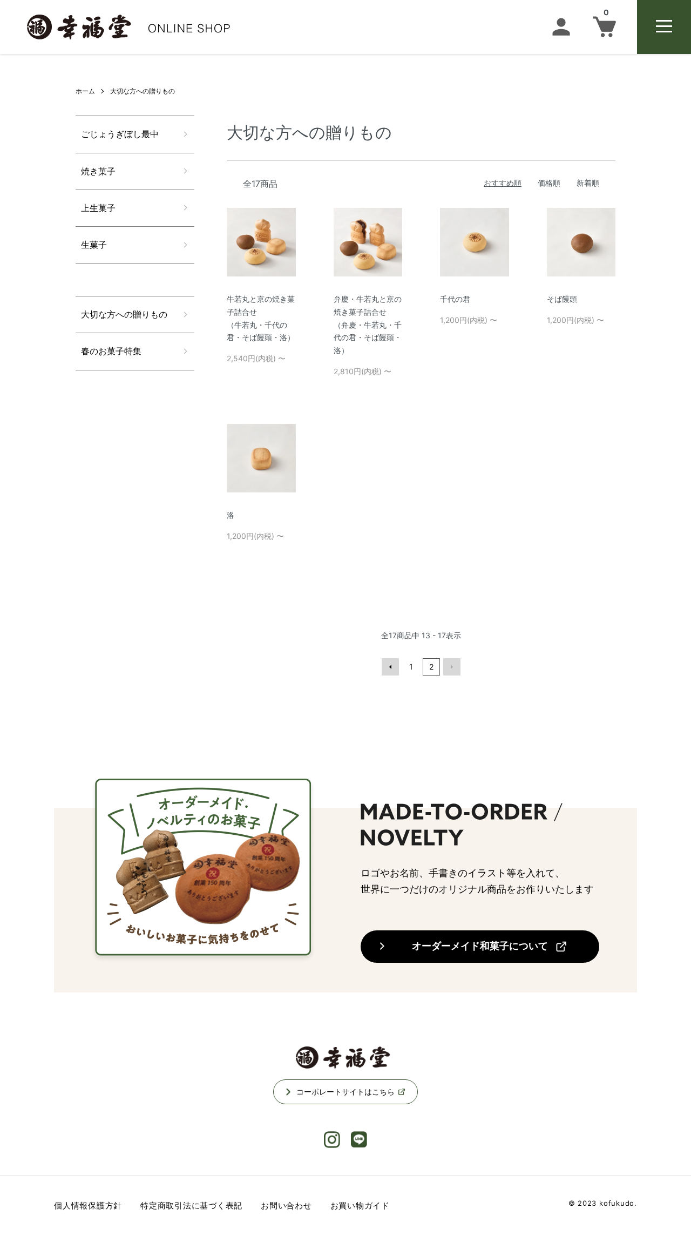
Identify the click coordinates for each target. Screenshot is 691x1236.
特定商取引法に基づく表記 (191, 1205)
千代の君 (455, 298)
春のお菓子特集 (111, 351)
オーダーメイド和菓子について (480, 945)
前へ (390, 667)
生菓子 (94, 244)
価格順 (549, 182)
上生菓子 (98, 207)
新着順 (588, 182)
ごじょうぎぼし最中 (120, 134)
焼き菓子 (98, 171)
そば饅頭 (562, 298)
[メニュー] (664, 27)
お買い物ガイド (360, 1205)
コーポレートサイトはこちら (345, 1091)
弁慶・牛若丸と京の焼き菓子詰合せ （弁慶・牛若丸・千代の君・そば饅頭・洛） (368, 324)
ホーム (85, 91)
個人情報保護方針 (88, 1205)
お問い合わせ (286, 1205)
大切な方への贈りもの (142, 91)
